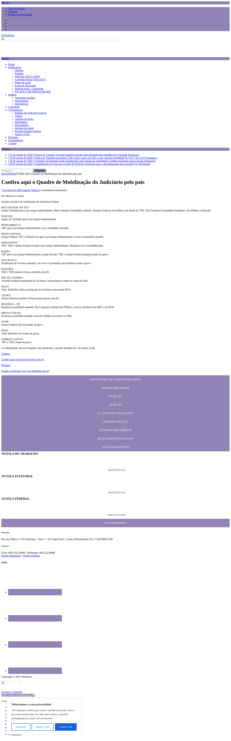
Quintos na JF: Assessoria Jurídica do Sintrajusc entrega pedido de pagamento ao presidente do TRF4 (68, 510)
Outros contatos (31, 558)
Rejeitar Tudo (42, 727)
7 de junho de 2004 (11, 192)
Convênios (14, 106)
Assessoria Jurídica (25, 97)
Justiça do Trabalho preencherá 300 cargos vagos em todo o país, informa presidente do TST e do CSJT (69, 465)
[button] (5, 2)
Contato (12, 143)
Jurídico (12, 94)
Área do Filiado (16, 8)
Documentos (21, 100)
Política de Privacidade (20, 14)
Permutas (13, 137)
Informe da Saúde (24, 128)
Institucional (14, 67)
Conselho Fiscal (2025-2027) (30, 79)
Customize (21, 727)
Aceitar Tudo (66, 727)
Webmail (13, 11)
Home (11, 64)
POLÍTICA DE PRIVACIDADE (33, 91)
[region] (44, 716)
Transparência (15, 140)
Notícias (35, 192)
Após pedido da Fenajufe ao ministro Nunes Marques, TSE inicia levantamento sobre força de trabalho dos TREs (75, 487)
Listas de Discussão (25, 85)
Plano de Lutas (23, 82)
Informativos (21, 103)
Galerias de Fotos (24, 119)
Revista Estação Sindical (28, 131)
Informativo (21, 122)
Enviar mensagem (10, 558)
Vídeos (18, 116)
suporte (26, 192)
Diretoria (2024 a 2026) (27, 76)
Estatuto (19, 73)
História (19, 70)
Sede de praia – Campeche (29, 88)
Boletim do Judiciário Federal (30, 113)
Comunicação (15, 109)
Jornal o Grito (22, 134)
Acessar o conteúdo (11, 694)
